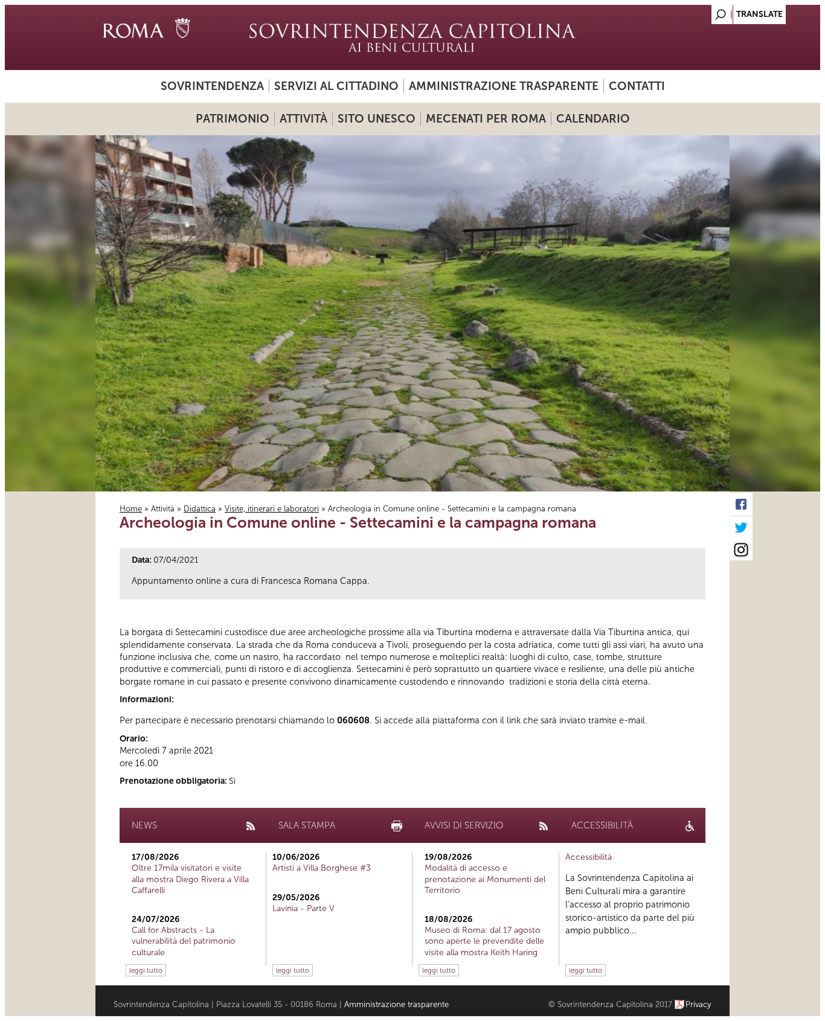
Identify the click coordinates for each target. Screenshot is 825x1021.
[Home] (412, 37)
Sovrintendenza (212, 86)
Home (131, 508)
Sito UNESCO (377, 119)
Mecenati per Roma (486, 119)
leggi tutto (145, 970)
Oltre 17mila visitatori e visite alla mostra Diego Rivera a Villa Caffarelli (190, 879)
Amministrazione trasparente (504, 86)
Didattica (200, 508)
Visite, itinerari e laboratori (272, 508)
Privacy (698, 1004)
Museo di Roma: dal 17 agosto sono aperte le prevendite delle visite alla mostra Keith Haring (484, 941)
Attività (303, 119)
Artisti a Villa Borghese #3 (321, 868)
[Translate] (690, 11)
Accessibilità (588, 857)
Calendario (593, 119)
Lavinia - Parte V (303, 908)
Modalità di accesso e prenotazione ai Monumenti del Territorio (485, 879)
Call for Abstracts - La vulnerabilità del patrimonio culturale (184, 941)
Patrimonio (232, 119)
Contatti (637, 86)
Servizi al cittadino (336, 86)
